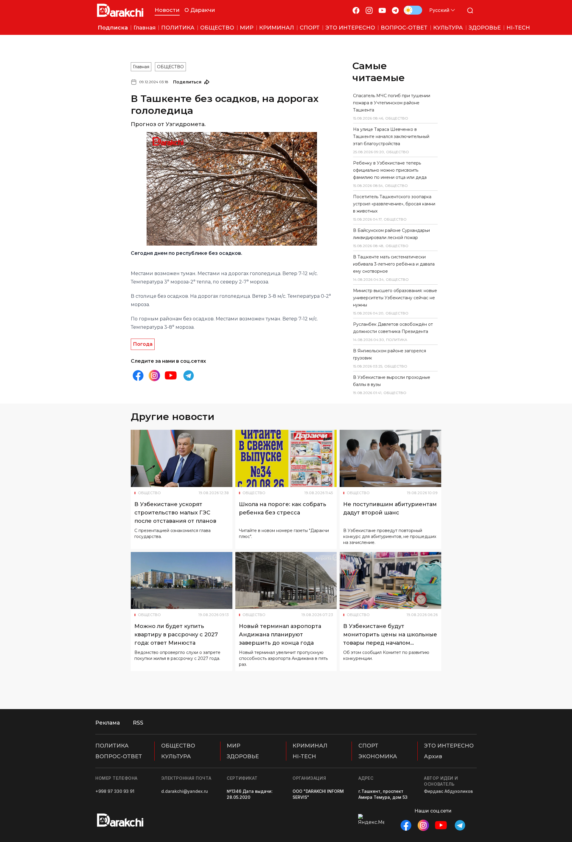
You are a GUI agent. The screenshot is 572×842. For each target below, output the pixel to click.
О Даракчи (199, 10)
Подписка (113, 27)
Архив (433, 756)
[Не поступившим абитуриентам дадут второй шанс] (390, 458)
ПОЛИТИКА (112, 745)
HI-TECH (304, 756)
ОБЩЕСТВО (170, 66)
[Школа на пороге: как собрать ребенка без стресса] (286, 458)
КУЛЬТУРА (176, 756)
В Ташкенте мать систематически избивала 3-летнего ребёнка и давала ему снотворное (394, 264)
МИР (233, 745)
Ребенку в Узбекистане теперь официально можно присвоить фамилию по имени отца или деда (390, 170)
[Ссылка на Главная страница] (120, 10)
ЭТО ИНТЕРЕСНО (449, 745)
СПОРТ (368, 745)
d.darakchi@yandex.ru (184, 791)
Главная (141, 66)
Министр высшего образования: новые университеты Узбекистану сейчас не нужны (395, 298)
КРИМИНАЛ (310, 745)
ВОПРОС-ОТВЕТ (118, 756)
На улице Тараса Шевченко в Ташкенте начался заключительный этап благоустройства (391, 136)
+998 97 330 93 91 (114, 791)
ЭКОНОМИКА (377, 756)
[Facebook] (356, 10)
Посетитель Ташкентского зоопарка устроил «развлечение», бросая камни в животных (394, 204)
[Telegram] (395, 10)
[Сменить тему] (413, 10)
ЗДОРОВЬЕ (243, 756)
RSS (138, 723)
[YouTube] (382, 10)
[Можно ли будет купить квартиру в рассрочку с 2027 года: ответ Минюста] (181, 580)
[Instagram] (369, 10)
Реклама (107, 723)
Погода (143, 344)
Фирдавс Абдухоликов (448, 791)
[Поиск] (470, 10)
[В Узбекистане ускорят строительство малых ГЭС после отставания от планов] (181, 458)
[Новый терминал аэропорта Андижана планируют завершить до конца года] (286, 580)
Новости (167, 10)
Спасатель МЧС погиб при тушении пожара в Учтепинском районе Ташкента (391, 103)
